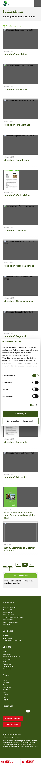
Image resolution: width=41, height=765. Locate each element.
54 (31, 565)
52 (18, 565)
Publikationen (7, 687)
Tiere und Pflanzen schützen (12, 640)
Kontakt (5, 695)
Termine (5, 685)
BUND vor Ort (7, 659)
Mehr (32, 405)
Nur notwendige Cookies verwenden (20, 421)
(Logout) (5, 700)
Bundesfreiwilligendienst (10, 622)
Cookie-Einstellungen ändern (12, 734)
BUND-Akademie (8, 619)
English (5, 692)
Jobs (4, 661)
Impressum (6, 682)
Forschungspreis (8, 666)
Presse (5, 680)
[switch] (35, 382)
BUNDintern (6, 624)
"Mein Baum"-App (8, 610)
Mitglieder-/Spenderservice (11, 656)
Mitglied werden (8, 612)
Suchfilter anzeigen (13, 26)
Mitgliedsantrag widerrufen (11, 737)
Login (4, 697)
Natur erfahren (7, 638)
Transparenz (7, 664)
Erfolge (5, 652)
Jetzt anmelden (20, 576)
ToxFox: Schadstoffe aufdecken (13, 617)
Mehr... (36, 746)
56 (5, 569)
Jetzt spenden (9, 762)
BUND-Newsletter (8, 615)
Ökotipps (6, 636)
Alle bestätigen (20, 414)
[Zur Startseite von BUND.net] (6, 3)
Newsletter (6, 690)
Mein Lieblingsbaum (9, 607)
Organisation (7, 654)
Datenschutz (7, 669)
